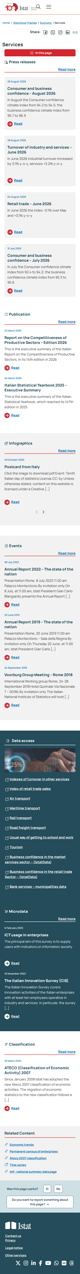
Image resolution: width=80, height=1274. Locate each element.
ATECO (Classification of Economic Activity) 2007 (36, 1070)
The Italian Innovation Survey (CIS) (36, 980)
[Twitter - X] (18, 1264)
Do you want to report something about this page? (40, 1202)
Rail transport (21, 818)
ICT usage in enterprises (26, 934)
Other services (15, 1255)
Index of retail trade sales (30, 788)
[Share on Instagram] (59, 32)
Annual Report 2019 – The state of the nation (38, 624)
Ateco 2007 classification (28, 1158)
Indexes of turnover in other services (39, 779)
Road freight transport (28, 827)
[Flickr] (64, 1264)
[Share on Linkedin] (67, 32)
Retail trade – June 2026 (29, 203)
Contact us (13, 1236)
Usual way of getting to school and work (41, 837)
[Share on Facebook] (44, 32)
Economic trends (22, 1145)
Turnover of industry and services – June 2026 (39, 150)
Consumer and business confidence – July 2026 (29, 258)
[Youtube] (48, 1264)
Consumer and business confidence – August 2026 (31, 91)
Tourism (16, 847)
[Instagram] (26, 1264)
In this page (43, 53)
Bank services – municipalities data (38, 886)
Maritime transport (25, 808)
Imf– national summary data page (33, 1172)
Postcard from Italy (22, 466)
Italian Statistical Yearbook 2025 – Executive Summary (35, 388)
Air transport (20, 798)
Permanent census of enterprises (34, 1151)
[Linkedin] (33, 1264)
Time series (18, 1165)
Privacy (10, 1240)
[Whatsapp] (56, 1264)
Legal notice (14, 1248)
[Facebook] (40, 1264)
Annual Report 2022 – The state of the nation (38, 572)
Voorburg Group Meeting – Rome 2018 (38, 674)
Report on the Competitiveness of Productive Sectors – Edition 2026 (35, 340)
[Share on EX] (52, 32)
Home (6, 23)
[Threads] (71, 1264)
